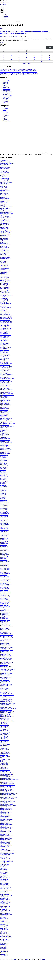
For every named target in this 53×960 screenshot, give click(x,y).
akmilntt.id (2, 471)
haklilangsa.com (4, 609)
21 (19, 59)
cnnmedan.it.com (4, 250)
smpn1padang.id (4, 605)
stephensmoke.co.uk (5, 633)
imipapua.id (3, 494)
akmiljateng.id (3, 481)
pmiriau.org (3, 558)
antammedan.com (4, 419)
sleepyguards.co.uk (5, 632)
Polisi (1, 28)
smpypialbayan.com (5, 865)
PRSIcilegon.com (4, 752)
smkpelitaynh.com (4, 696)
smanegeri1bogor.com (6, 367)
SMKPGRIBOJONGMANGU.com (8, 708)
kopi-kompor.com (4, 931)
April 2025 (5, 102)
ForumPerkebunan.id (5, 887)
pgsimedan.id (3, 461)
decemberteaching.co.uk (6, 650)
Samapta (5, 119)
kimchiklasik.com (4, 940)
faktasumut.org (4, 549)
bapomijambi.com (4, 846)
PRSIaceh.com (3, 748)
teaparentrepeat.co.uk (6, 672)
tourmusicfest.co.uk (5, 625)
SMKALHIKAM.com (5, 718)
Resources (5, 16)
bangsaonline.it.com (5, 198)
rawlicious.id (3, 957)
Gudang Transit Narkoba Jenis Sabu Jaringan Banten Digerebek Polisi (18, 69)
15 (26, 57)
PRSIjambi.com (4, 760)
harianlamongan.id (5, 287)
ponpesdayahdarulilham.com (7, 801)
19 (3, 59)
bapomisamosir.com (5, 823)
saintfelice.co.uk (4, 678)
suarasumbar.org (4, 513)
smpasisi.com (3, 849)
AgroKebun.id (3, 882)
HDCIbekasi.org (4, 737)
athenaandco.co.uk (5, 922)
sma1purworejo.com (5, 380)
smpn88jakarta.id (4, 577)
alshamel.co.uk (4, 903)
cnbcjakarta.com (4, 172)
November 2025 (7, 93)
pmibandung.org (4, 564)
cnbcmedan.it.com (5, 221)
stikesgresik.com (4, 350)
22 (26, 59)
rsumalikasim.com (4, 388)
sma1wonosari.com (5, 385)
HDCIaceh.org (3, 722)
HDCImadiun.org (4, 747)
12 (3, 57)
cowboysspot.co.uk (5, 648)
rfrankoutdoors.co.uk (5, 670)
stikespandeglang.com (6, 326)
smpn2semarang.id (5, 568)
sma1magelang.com (5, 371)
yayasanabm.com (4, 425)
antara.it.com (3, 189)
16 (34, 57)
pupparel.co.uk (4, 924)
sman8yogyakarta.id (5, 303)
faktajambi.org (4, 538)
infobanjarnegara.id (5, 271)
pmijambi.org (3, 553)
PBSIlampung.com (4, 431)
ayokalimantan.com (5, 164)
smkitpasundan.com (5, 691)
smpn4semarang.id (5, 569)
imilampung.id (3, 500)
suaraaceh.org (3, 501)
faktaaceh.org (3, 536)
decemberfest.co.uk (5, 913)
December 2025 (7, 91)
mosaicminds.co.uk (5, 906)
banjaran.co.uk (4, 920)
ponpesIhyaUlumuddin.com (7, 772)
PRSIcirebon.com (4, 767)
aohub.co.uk (3, 912)
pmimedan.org (4, 560)
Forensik (5, 114)
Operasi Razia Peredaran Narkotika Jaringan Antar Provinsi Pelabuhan (18, 72)
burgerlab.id (3, 947)
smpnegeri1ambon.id (5, 579)
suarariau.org (3, 511)
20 (11, 59)
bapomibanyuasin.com (6, 832)
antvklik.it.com (4, 193)
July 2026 (5, 82)
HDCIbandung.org (4, 734)
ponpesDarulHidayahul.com (7, 783)
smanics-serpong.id (5, 292)
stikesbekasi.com (4, 336)
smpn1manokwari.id (5, 601)
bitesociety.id (3, 946)
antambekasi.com (4, 415)
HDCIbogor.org (4, 736)
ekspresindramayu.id (5, 281)
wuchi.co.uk (3, 917)
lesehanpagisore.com (5, 936)
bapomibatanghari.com (6, 845)
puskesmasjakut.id (5, 314)
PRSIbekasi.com (4, 763)
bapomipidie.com (4, 813)
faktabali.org (3, 535)
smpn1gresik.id (4, 587)
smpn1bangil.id (4, 580)
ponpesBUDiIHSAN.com (6, 800)
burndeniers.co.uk (4, 643)
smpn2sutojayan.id (5, 573)
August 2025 (6, 97)
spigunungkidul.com (5, 355)
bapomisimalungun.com (6, 824)
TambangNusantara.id (5, 890)
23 (34, 59)
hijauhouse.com (4, 954)
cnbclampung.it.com (5, 219)
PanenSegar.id (3, 875)
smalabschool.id (4, 298)
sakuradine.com (4, 943)
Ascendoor (29, 959)
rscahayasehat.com (5, 386)
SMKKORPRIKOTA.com (6, 710)
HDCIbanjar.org (4, 741)
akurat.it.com (3, 187)
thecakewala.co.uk (5, 654)
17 (41, 57)
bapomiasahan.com (5, 816)
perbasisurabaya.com (5, 441)
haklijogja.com (4, 617)
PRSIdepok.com (4, 768)
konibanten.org (4, 519)
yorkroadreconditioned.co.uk (7, 669)
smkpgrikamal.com (5, 692)
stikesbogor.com (4, 339)
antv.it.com (3, 191)
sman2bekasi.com (4, 382)
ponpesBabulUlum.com (6, 789)
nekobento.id (3, 939)
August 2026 (6, 80)
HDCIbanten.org (4, 726)
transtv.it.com (3, 242)
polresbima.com (4, 410)
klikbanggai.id (3, 266)
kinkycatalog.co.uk (5, 681)
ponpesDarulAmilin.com (6, 802)
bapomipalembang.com (6, 837)
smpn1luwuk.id (4, 598)
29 (26, 61)
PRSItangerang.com (5, 753)
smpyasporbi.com (4, 864)
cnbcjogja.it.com (4, 216)
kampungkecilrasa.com (6, 937)
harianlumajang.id (4, 288)
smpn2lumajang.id (4, 572)
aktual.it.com (3, 186)
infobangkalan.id (4, 268)
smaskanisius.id (4, 299)
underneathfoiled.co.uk (6, 658)
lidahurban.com (4, 925)
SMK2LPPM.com (4, 719)
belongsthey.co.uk (4, 640)
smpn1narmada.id (4, 602)
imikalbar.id (3, 491)
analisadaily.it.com (5, 190)
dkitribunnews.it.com (5, 212)
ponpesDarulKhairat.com (6, 775)
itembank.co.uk (4, 918)
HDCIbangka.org (4, 725)
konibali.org (3, 517)
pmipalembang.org (5, 561)
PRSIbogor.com (4, 764)
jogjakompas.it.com (5, 208)
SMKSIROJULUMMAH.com (7, 712)
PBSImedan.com (4, 430)
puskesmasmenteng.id (6, 318)
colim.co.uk (3, 907)
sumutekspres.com (5, 178)
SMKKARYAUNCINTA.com (6, 717)
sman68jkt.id (3, 302)
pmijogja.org (3, 562)
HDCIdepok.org (4, 738)
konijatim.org (3, 521)
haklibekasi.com (4, 621)
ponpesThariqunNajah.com (7, 790)
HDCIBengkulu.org (5, 727)
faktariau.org (3, 545)
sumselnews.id (4, 160)
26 (3, 61)
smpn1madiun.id (4, 599)
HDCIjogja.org (3, 729)
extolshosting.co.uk (5, 899)
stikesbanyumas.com (5, 335)
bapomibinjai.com (4, 826)
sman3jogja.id (3, 309)
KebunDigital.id (4, 879)
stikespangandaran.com (6, 328)
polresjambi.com (4, 403)
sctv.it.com (3, 241)
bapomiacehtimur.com (6, 809)
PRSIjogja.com (3, 757)
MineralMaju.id (4, 891)
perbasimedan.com (5, 440)
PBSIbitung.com (4, 437)
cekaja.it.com (3, 209)
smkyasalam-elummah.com (7, 695)
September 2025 (7, 95)
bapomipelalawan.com (6, 841)
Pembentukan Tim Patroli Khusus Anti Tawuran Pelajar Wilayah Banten (18, 70)
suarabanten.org (4, 502)
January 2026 (6, 90)
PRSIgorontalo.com (5, 759)
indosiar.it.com (4, 243)
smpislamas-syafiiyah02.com (7, 850)
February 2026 (6, 89)
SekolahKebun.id (4, 883)
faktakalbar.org (4, 543)
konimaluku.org (4, 523)
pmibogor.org (3, 565)
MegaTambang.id (4, 894)
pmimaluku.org (4, 556)
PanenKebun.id (4, 888)
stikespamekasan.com (6, 325)
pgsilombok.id (3, 463)
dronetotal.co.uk (4, 628)
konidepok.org (4, 528)
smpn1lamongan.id (5, 596)
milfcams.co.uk (4, 905)
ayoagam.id (3, 260)
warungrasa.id (3, 932)
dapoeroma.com (4, 933)
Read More (3, 42)
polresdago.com (4, 397)
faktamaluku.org (4, 547)
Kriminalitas (6, 115)
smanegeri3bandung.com (6, 374)
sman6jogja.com (4, 370)
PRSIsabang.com (4, 749)
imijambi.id (3, 490)
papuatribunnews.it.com (6, 215)
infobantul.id (3, 273)
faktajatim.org (3, 542)
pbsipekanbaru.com (5, 438)
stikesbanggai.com (5, 332)
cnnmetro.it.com (4, 251)
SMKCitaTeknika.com (5, 715)
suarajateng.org (4, 509)
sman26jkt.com (4, 362)
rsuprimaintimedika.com (6, 389)
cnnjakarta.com (4, 171)
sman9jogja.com (4, 373)
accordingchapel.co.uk (6, 636)
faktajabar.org (3, 539)
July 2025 (5, 98)
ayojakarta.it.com (4, 194)
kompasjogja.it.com (5, 230)
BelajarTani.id (3, 869)
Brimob (4, 111)
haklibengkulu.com (5, 616)
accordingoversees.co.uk (6, 637)
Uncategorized (6, 121)
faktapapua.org (4, 546)
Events (4, 14)
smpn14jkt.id (3, 571)
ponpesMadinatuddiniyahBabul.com (9, 779)
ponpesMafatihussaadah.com (7, 785)
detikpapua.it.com (4, 226)
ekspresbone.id (4, 276)
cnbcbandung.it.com (5, 217)
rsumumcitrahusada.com (6, 393)
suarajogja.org (3, 504)
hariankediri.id (3, 286)
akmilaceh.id (3, 478)
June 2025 (5, 100)
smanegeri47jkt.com (5, 384)
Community (6, 17)
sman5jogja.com (4, 377)
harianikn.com (3, 175)
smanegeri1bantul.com (6, 366)
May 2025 (5, 101)
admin (1, 36)
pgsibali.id (2, 459)
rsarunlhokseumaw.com (6, 391)
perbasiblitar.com (4, 444)
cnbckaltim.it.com (4, 220)
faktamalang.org (4, 534)
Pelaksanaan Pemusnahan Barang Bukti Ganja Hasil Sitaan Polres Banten (19, 73)
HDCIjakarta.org (4, 730)
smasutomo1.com (4, 376)
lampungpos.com (4, 179)
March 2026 (6, 87)
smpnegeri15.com (4, 857)
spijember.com (4, 356)
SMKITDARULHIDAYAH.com (7, 711)
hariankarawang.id (5, 284)
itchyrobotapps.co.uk (5, 902)
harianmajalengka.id (5, 290)
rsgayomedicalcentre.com (7, 395)
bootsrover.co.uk (4, 642)
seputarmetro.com (5, 185)
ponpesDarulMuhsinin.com (7, 777)
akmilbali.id (3, 475)
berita (4, 110)
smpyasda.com (4, 862)
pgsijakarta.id (3, 460)
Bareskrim (5, 108)
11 (49, 55)
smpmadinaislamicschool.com (8, 852)
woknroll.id (3, 942)
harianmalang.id (4, 291)
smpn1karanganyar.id (5, 592)
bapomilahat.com (4, 834)
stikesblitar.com (4, 337)
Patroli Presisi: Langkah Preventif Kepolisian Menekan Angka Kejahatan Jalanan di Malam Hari (24, 32)
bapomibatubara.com (5, 817)
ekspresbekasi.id (4, 275)
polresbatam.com (4, 407)
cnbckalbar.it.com (4, 223)
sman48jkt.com (4, 361)
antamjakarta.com (4, 414)
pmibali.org (3, 551)
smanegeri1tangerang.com (7, 378)
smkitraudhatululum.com (6, 700)
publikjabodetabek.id (5, 161)
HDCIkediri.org (4, 745)
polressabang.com (5, 399)
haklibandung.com (5, 620)
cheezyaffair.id (4, 951)
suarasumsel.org (4, 515)
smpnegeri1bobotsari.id (6, 584)
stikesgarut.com (4, 346)
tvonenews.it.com (4, 247)
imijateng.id (3, 485)
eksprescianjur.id (4, 277)
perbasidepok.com (5, 452)
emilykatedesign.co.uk (6, 666)
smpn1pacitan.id (4, 603)
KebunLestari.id (4, 872)
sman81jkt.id (3, 310)
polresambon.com (4, 408)
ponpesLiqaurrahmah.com (7, 787)
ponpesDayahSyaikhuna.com (7, 794)
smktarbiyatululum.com (6, 693)
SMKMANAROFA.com (5, 707)
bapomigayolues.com (5, 812)
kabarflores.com (4, 183)
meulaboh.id (3, 254)
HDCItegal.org (3, 742)
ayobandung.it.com (5, 196)
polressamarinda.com (5, 404)
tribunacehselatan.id (5, 258)
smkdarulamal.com (5, 689)
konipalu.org (3, 526)
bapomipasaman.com (5, 828)
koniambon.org (4, 527)
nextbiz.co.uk (3, 909)
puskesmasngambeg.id (6, 322)
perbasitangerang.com (6, 449)
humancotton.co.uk (5, 676)
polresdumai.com (4, 412)
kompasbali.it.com (5, 228)
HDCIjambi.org (4, 733)
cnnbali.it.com (3, 253)
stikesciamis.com (4, 343)
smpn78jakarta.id (4, 576)
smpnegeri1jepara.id (5, 591)
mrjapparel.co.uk (4, 680)
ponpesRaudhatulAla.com (6, 786)
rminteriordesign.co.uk (6, 914)
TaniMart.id (3, 873)
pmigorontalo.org (4, 554)
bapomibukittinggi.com (6, 831)
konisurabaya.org (4, 530)
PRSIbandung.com (4, 762)
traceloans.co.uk (4, 651)
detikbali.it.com (4, 227)
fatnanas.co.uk (4, 665)
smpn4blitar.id (3, 575)
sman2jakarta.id (4, 301)
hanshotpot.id (3, 944)
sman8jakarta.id (4, 296)
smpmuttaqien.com (5, 854)
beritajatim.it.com (4, 200)
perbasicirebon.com (5, 453)
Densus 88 (5, 112)
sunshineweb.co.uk (5, 910)
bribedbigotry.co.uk (5, 897)
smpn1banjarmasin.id (5, 581)
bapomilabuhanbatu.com (6, 819)
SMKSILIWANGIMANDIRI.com (7, 703)
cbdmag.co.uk (3, 921)
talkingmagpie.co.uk (5, 674)
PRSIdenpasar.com (5, 751)
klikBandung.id (4, 265)
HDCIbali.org (3, 723)
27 (11, 61)
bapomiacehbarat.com (6, 807)
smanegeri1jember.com (6, 381)
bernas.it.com (3, 202)
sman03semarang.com (6, 363)
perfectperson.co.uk (5, 624)
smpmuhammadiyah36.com (7, 853)
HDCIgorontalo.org (5, 732)
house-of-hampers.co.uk (6, 662)
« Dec (24, 63)
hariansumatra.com (5, 174)
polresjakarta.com (4, 396)
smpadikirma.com (4, 847)
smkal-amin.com (4, 687)
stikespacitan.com (4, 324)
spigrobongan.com (5, 354)
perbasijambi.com (4, 446)
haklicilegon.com (4, 613)
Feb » (28, 63)
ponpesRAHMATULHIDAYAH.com (8, 797)
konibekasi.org (4, 516)
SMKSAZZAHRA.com (5, 714)
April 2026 (5, 86)
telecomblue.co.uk (5, 661)
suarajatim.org (3, 508)
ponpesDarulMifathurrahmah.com (8, 793)
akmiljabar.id (3, 479)
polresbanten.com (4, 401)
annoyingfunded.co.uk (6, 639)
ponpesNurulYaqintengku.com (8, 805)
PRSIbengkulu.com (5, 756)
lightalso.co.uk (4, 631)
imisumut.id (3, 497)
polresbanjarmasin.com (6, 406)
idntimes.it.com (4, 238)
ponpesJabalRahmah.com (6, 774)
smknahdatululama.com (6, 699)
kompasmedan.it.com (5, 231)
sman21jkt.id (3, 313)
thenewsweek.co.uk (5, 652)
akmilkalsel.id (3, 474)
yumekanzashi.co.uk (5, 663)
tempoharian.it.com (5, 232)
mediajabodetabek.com (6, 182)
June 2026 (5, 83)
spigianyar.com (4, 352)
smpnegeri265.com (5, 858)
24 (41, 59)
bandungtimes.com (5, 176)
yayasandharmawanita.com (7, 426)
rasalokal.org (3, 927)
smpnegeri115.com (5, 856)
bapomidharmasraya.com (6, 827)
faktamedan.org (4, 532)
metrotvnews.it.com (5, 245)
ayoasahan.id (3, 261)
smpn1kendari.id (4, 594)
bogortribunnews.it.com (6, 206)
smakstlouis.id (3, 294)
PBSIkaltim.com (4, 433)
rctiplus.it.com (3, 246)
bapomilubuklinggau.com (6, 835)
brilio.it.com (3, 205)
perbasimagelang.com (6, 445)
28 (19, 61)
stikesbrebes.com (4, 340)
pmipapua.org (3, 557)
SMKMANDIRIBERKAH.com (7, 704)
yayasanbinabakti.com (6, 684)
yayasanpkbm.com (5, 422)
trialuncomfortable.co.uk (6, 635)
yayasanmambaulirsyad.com (7, 423)
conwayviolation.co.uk (6, 646)
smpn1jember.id (4, 590)
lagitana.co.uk (3, 916)
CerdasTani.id (3, 871)
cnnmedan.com (4, 170)
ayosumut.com (4, 166)
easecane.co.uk (4, 898)
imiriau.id (2, 498)
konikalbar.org (3, 531)
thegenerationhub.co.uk (6, 673)
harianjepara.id (4, 283)
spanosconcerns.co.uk (6, 659)
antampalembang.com (6, 418)
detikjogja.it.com (4, 224)
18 (49, 57)
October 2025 (6, 94)
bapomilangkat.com (5, 820)
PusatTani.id (3, 868)
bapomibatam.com (5, 843)
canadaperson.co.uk (5, 644)
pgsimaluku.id (3, 464)
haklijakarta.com (4, 607)
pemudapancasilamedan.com (7, 163)
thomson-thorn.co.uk (5, 655)
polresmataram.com (5, 411)
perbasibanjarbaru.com (6, 442)
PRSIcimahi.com (4, 766)
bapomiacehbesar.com (6, 808)
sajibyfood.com (4, 929)
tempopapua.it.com (5, 236)
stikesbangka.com (4, 333)
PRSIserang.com (4, 755)
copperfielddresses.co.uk (6, 647)
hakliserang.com (4, 614)
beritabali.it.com (4, 197)
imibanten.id (3, 487)
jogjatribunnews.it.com (6, 211)
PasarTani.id (3, 876)
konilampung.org (4, 524)
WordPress (42, 959)
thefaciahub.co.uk (4, 682)
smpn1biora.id (3, 583)
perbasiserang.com (5, 448)
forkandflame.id (4, 950)
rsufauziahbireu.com (5, 392)
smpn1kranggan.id (4, 595)
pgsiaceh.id (3, 456)
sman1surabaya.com (5, 369)
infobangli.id (3, 269)
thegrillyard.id (3, 948)
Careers (5, 19)
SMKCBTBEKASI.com (5, 706)
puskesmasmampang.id (6, 316)
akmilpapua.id (3, 468)
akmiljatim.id (3, 482)
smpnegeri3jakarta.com (6, 860)
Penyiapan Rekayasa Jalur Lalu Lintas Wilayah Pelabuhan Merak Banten (18, 74)
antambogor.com (4, 416)
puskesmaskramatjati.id (6, 321)
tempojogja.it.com (4, 235)
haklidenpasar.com (5, 611)
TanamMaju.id (3, 880)
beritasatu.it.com (4, 201)
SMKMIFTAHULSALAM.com (7, 702)
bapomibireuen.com (5, 811)
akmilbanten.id (4, 476)
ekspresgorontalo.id (5, 280)
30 (34, 61)
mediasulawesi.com (5, 181)
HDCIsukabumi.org (5, 740)
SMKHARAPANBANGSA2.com (7, 721)
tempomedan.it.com (5, 234)
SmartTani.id (3, 867)
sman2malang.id (4, 311)
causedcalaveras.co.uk (6, 895)
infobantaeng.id (4, 272)
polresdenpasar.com (5, 400)
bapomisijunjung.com (5, 830)
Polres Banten (3, 4)
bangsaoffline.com (5, 167)
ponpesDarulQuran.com (6, 792)
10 (41, 55)
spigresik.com (3, 351)
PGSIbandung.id (4, 455)
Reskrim (5, 118)
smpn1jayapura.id (4, 588)
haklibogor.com (4, 622)
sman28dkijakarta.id (5, 307)
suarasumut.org (4, 512)
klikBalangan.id (4, 264)
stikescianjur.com (4, 341)
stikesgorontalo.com (5, 347)
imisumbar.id (3, 496)
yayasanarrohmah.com (6, 421)
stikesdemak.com (4, 344)
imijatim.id (2, 483)
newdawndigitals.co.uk (6, 677)
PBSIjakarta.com (4, 427)
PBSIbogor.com (4, 429)
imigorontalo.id (4, 486)
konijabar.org (3, 520)
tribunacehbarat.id (5, 256)
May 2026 (5, 85)
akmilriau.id (3, 470)
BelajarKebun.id (4, 884)
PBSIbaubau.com (4, 436)
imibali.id (2, 489)
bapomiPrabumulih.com (6, 838)
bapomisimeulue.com (5, 815)
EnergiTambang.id (4, 892)
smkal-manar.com (4, 688)
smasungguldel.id (4, 305)
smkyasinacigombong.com (7, 697)
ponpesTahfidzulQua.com (6, 796)
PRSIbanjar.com (4, 771)
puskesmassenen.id (5, 320)
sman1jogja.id (3, 306)
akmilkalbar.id (3, 472)
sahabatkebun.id (4, 886)
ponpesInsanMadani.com (6, 781)
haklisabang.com (4, 610)
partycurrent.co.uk (5, 629)
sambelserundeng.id (5, 935)
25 (49, 59)
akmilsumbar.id (4, 467)
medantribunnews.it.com (6, 213)
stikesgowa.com (4, 348)
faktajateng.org (4, 541)
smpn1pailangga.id (5, 606)
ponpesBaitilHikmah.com (6, 782)
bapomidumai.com (5, 842)
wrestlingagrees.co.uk (5, 657)
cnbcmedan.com (4, 168)
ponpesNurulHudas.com (6, 778)
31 (41, 61)
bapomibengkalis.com (5, 839)
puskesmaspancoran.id (6, 317)
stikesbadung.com (5, 331)
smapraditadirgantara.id (6, 295)
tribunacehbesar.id (5, 257)
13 (11, 57)
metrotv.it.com (4, 239)
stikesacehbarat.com (5, 329)
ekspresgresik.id (4, 279)
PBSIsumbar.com (4, 434)
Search (2, 45)
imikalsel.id (3, 493)
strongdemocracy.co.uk (6, 626)
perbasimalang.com (5, 451)
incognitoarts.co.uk (5, 901)
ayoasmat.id (3, 262)
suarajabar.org (3, 506)
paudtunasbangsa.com (6, 685)
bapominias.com (4, 822)
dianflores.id (3, 359)
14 (19, 57)
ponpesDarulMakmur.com (6, 804)
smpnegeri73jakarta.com (6, 861)
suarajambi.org (4, 505)
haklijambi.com (4, 618)
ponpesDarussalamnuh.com (7, 798)
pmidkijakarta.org (4, 550)
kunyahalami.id (4, 955)
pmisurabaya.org (4, 566)
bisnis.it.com (3, 204)
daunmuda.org (4, 952)
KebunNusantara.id (5, 877)
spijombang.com (4, 358)
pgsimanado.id (4, 466)
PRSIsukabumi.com (5, 770)
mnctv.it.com (3, 249)
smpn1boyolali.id (4, 586)
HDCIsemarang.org (5, 744)
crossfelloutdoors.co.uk (6, 667)
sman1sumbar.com (5, 365)
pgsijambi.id (3, 457)
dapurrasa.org (3, 928)
